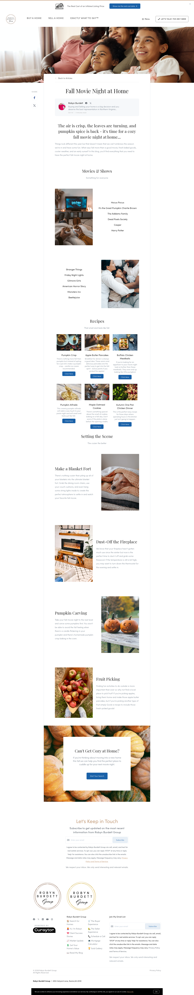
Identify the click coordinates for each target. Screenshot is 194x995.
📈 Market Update (75, 940)
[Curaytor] (44, 932)
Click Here (69, 373)
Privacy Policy (155, 970)
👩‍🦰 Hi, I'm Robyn (74, 928)
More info (130, 992)
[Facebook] (34, 919)
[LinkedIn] (43, 919)
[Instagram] (52, 919)
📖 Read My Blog (75, 952)
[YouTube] (47, 919)
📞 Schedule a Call (96, 936)
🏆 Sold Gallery (95, 948)
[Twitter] (38, 919)
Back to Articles (65, 78)
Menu (147, 19)
